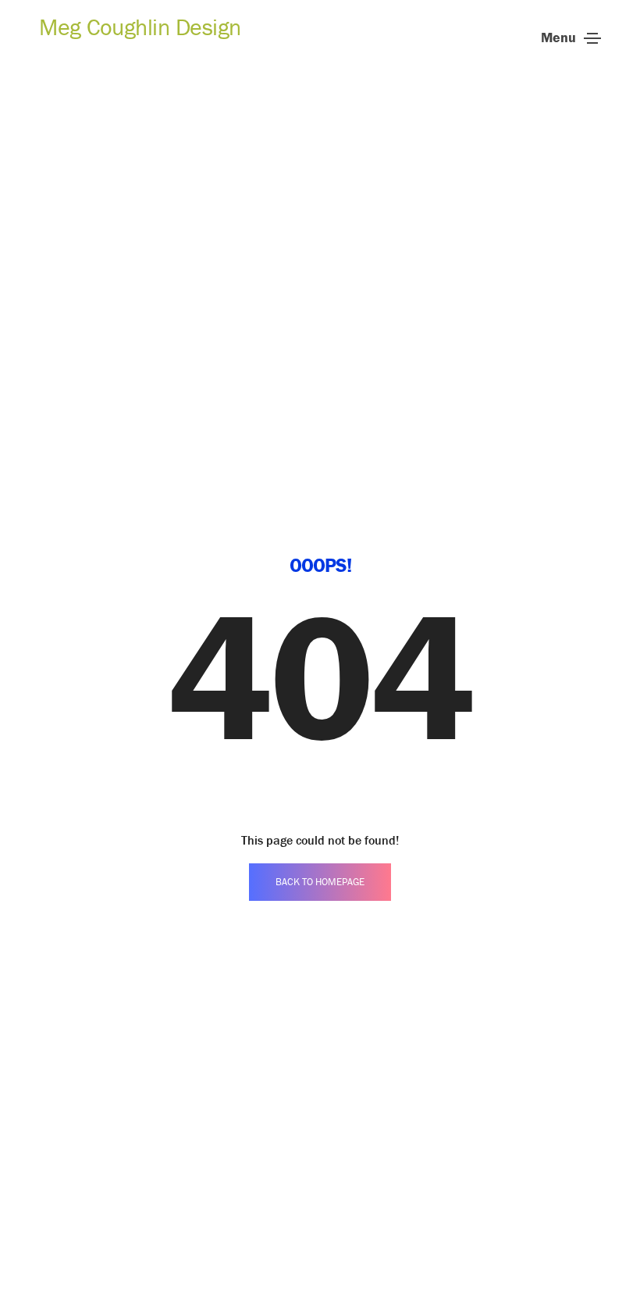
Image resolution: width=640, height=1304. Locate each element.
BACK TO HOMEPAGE (320, 881)
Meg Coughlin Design (140, 27)
